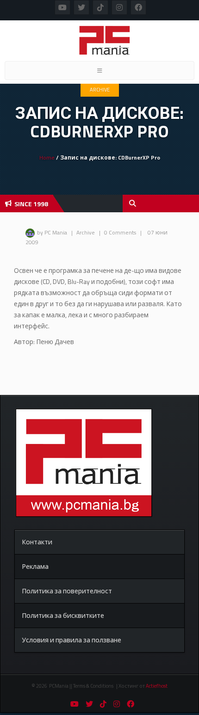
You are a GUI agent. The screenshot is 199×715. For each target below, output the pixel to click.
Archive (100, 89)
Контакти (37, 542)
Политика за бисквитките (63, 615)
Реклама (35, 566)
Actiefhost (157, 686)
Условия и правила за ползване (71, 640)
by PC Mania (52, 232)
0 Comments (120, 232)
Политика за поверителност (67, 591)
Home (47, 157)
